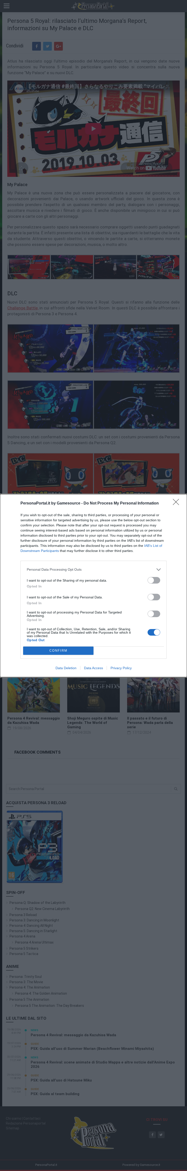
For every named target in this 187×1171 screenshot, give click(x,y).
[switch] (154, 580)
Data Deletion (66, 668)
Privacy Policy (121, 668)
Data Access (93, 668)
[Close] (177, 503)
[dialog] (93, 585)
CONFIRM (58, 650)
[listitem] (93, 569)
